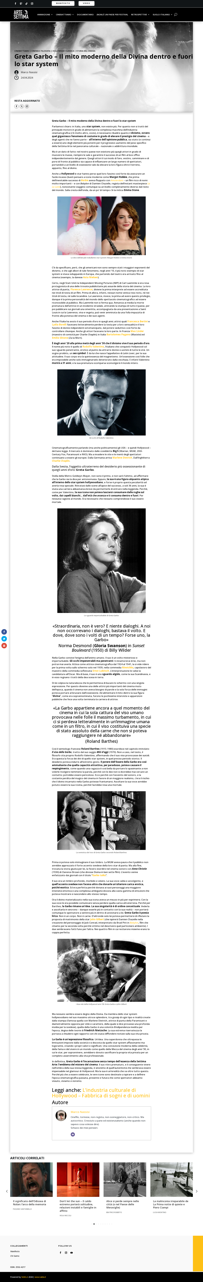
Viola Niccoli (65, 1215)
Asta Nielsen (90, 277)
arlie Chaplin (62, 460)
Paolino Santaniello (22, 1209)
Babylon (134, 922)
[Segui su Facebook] (15, 3)
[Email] (73, 1134)
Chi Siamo (14, 1256)
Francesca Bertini (137, 321)
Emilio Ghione (60, 337)
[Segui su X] (22, 106)
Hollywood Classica (63, 51)
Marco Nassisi (80, 1112)
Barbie (84, 180)
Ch (53, 460)
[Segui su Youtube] (71, 1252)
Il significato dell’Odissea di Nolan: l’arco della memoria (29, 1202)
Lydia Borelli (59, 324)
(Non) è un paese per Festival (112, 15)
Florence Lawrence (81, 289)
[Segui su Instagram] (32, 3)
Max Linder (137, 331)
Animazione (43, 15)
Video (86, 3)
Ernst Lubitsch (101, 670)
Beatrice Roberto (114, 1212)
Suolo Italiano (161, 15)
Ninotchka (127, 667)
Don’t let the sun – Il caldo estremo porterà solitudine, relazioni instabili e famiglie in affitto (78, 1205)
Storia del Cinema (85, 51)
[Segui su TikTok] (26, 3)
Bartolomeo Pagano (118, 334)
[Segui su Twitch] (21, 3)
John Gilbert (97, 919)
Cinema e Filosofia (40, 51)
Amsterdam (117, 180)
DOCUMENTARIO (85, 15)
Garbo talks (99, 875)
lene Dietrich (124, 457)
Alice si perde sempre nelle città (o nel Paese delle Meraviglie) (122, 1204)
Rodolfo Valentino (93, 346)
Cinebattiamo (63, 15)
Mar (114, 457)
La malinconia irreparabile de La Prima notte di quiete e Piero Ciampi (170, 1204)
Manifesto (63, 3)
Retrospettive (139, 15)
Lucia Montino (159, 1212)
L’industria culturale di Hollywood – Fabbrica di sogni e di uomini (101, 1093)
